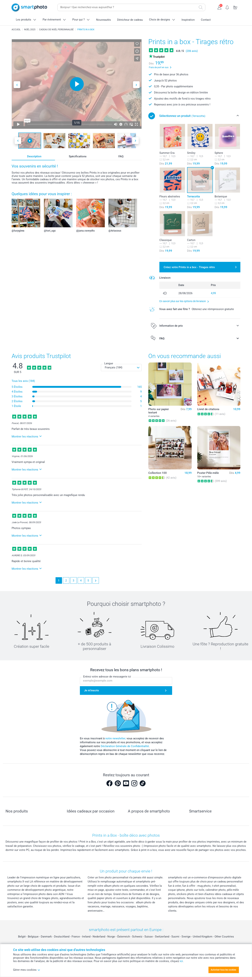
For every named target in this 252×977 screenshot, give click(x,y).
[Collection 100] (169, 447)
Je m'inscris (91, 690)
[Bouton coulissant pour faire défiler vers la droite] (136, 84)
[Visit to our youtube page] (126, 783)
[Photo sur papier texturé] (169, 384)
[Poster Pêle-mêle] (218, 447)
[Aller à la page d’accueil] (29, 7)
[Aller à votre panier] (235, 7)
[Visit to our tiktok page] (142, 783)
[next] (95, 580)
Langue (108, 363)
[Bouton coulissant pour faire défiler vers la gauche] (17, 84)
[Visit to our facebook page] (109, 783)
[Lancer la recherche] (200, 7)
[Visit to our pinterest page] (118, 783)
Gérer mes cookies (25, 969)
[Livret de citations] (218, 384)
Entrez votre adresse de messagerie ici (107, 676)
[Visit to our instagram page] (134, 783)
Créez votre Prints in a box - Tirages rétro (189, 267)
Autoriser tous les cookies (223, 970)
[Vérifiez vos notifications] (227, 7)
